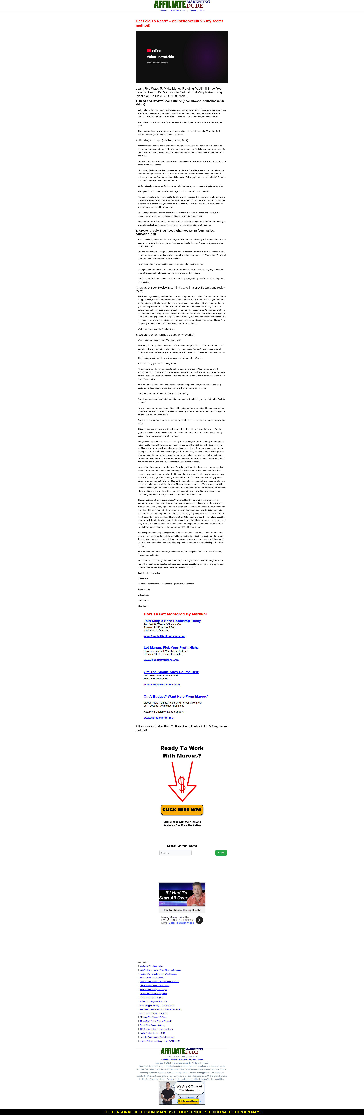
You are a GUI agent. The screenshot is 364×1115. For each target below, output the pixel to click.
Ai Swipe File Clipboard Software (153, 1017)
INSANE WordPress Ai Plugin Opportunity (157, 1037)
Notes (202, 11)
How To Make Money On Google (153, 990)
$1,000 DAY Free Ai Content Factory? (155, 1021)
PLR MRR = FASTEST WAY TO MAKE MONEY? (160, 1009)
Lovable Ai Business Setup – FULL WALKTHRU (160, 1041)
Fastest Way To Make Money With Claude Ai (158, 974)
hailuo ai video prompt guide (151, 997)
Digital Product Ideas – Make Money (155, 986)
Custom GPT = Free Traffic (151, 966)
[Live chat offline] (182, 1093)
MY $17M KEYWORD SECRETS (153, 1013)
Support (193, 11)
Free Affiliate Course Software (152, 1025)
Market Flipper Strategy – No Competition (157, 1005)
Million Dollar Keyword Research (153, 1001)
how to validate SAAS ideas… (152, 978)
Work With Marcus (178, 11)
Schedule (163, 11)
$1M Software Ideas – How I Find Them (156, 1029)
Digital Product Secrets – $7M (152, 1033)
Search (221, 853)
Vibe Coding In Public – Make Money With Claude (160, 970)
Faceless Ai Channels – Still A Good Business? (159, 982)
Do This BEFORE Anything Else (153, 994)
